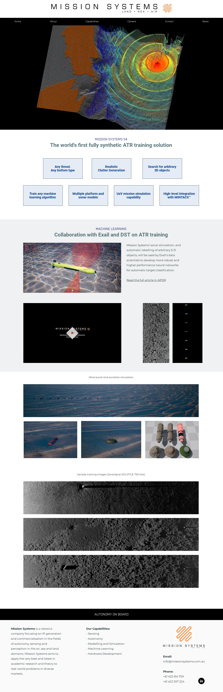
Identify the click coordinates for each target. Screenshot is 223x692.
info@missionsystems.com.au (184, 661)
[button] (92, 21)
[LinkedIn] (201, 681)
